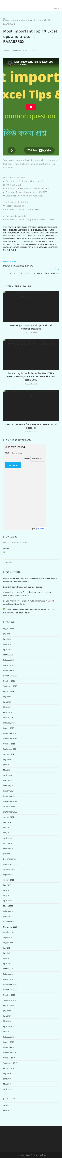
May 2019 (7, 1084)
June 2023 (7, 827)
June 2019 (7, 1078)
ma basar (36, 238)
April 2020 (7, 1026)
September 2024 (10, 749)
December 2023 (9, 796)
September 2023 (10, 811)
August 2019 (8, 1068)
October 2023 (9, 806)
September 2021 (10, 937)
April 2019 (7, 1089)
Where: (27, 458)
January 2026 (8, 665)
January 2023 (8, 853)
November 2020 (10, 989)
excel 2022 (37, 230)
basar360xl (32, 227)
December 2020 (9, 984)
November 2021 (10, 927)
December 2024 (9, 733)
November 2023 (10, 801)
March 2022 (8, 906)
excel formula (18, 233)
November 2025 (10, 675)
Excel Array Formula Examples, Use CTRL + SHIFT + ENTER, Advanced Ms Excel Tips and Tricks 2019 (31, 376)
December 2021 (9, 921)
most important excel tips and (16, 241)
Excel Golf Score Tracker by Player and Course (22, 587)
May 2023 (7, 832)
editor (6, 50)
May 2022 (7, 895)
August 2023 (8, 817)
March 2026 (8, 654)
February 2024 (9, 785)
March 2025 (8, 717)
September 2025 (10, 686)
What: (7, 452)
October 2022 (9, 869)
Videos (32, 50)
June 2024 (7, 764)
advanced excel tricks (17, 227)
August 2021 (8, 942)
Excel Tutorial (39, 236)
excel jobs (44, 233)
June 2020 (7, 1016)
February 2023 (9, 848)
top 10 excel (33, 247)
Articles (6, 1105)
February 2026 (9, 660)
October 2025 (9, 681)
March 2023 (8, 843)
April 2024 (7, 775)
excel (30, 230)
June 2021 (7, 953)
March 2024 (8, 780)
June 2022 (7, 890)
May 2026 (7, 644)
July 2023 (7, 822)
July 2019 (7, 1073)
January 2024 (8, 790)
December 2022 (9, 859)
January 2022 (8, 916)
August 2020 (8, 1005)
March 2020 (8, 1031)
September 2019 (10, 1063)
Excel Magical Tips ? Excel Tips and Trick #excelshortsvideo (31, 327)
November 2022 (10, 864)
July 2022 (7, 885)
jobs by (35, 528)
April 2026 (7, 649)
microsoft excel (48, 238)
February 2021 (9, 974)
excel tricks (27, 236)
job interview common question (17, 238)
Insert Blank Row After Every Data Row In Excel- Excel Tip (31, 426)
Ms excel (23, 247)
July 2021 (7, 948)
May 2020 (7, 1021)
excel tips (53, 233)
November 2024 (10, 738)
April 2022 (7, 900)
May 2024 (7, 770)
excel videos (51, 236)
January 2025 (8, 728)
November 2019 (10, 1052)
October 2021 (9, 932)
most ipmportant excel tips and (30, 244)
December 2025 (9, 670)
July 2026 (7, 633)
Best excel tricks (45, 227)
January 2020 (8, 1042)
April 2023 (7, 838)
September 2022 (10, 874)
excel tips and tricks (12, 236)
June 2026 (7, 639)
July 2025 (7, 696)
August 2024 (8, 754)
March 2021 (8, 968)
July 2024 (7, 759)
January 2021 (8, 979)
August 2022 (8, 880)
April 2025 (7, 712)
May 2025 (7, 707)
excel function (32, 233)
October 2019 (9, 1057)
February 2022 (9, 911)
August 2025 (8, 691)
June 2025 (7, 702)
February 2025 (9, 722)
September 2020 (10, 1000)
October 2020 (9, 995)
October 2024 (9, 743)
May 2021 (7, 958)
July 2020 (7, 1010)
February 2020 (9, 1037)
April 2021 (7, 963)
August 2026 (8, 628)
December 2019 (9, 1047)
